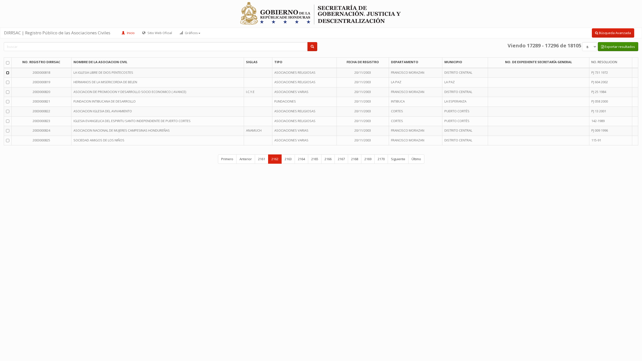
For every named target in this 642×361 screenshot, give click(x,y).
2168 (354, 159)
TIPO (278, 62)
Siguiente (398, 159)
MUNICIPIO (453, 62)
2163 (288, 159)
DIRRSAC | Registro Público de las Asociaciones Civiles (57, 33)
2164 (301, 159)
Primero (227, 159)
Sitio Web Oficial (159, 33)
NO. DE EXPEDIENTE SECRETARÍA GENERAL (538, 62)
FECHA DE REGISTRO (363, 62)
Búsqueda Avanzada (614, 33)
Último (416, 159)
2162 (274, 159)
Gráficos (191, 33)
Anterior (245, 159)
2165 (314, 159)
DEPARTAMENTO (404, 62)
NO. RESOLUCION (604, 62)
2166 (328, 159)
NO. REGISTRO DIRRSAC (41, 62)
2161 (261, 159)
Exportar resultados (619, 46)
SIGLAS (252, 62)
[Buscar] (312, 46)
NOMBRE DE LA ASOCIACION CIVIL (100, 62)
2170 (381, 159)
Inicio (130, 33)
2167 (341, 159)
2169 (367, 159)
